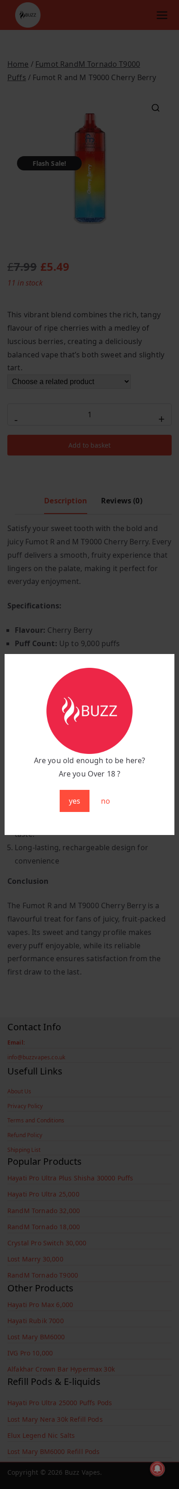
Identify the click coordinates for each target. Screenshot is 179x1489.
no (105, 801)
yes (74, 801)
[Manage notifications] (157, 1468)
